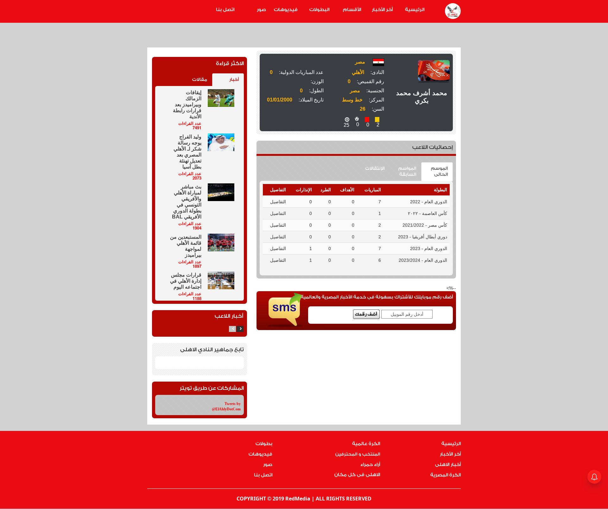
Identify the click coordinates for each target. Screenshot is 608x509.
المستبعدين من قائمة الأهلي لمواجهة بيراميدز (185, 246)
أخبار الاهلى (448, 464)
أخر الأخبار (382, 9)
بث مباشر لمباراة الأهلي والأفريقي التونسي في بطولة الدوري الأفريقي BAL (186, 201)
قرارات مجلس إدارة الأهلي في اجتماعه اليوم (185, 281)
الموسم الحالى (439, 171)
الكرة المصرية (445, 475)
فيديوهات (286, 9)
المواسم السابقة (407, 171)
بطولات (264, 443)
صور (261, 9)
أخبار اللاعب (229, 316)
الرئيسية (414, 9)
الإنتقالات (374, 168)
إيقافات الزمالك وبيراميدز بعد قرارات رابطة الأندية (187, 104)
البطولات (319, 9)
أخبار (234, 79)
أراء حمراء (370, 464)
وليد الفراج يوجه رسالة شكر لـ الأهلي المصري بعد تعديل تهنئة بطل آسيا (187, 151)
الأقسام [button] (352, 9)
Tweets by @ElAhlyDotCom (226, 406)
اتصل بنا (225, 9)
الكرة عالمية (366, 443)
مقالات (199, 79)
